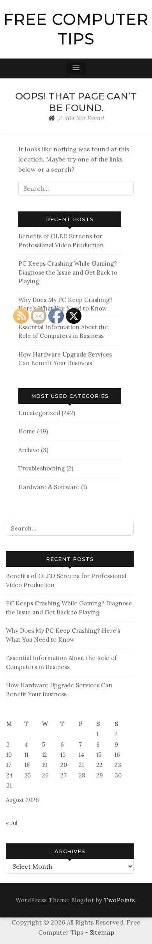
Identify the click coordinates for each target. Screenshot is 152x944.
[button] (76, 68)
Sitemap (102, 932)
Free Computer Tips (76, 29)
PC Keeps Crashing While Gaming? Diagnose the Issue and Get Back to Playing (67, 272)
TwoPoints (119, 900)
